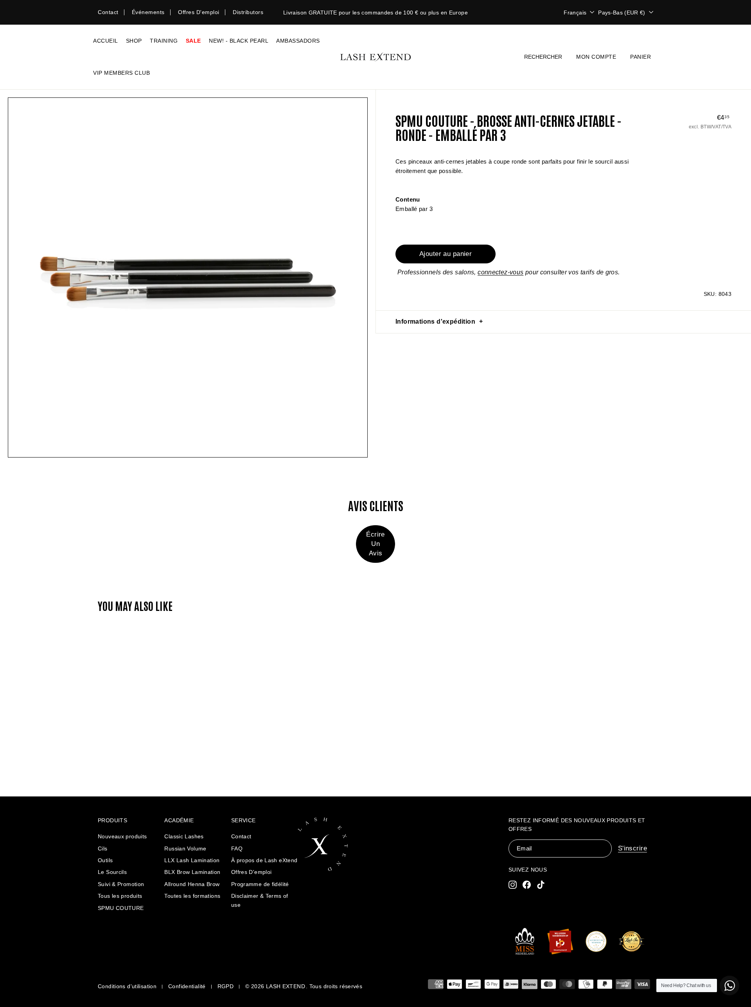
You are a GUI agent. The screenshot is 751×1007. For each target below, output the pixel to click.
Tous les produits (120, 896)
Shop (134, 41)
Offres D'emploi (251, 872)
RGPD (225, 986)
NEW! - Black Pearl (238, 41)
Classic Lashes (183, 836)
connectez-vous (500, 272)
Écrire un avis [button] (375, 544)
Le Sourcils (112, 872)
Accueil (105, 41)
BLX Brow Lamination (192, 872)
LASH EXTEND (285, 986)
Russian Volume (185, 848)
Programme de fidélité (260, 884)
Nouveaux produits (122, 836)
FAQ (237, 848)
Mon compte (596, 57)
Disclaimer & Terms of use (259, 900)
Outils (105, 860)
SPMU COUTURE (121, 908)
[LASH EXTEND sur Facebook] (527, 884)
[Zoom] (187, 277)
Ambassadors (298, 41)
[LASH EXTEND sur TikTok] (541, 884)
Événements (148, 12)
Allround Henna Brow (191, 884)
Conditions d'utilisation (127, 986)
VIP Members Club (121, 73)
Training (164, 41)
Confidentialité (187, 986)
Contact (108, 12)
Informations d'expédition (435, 321)
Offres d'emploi (198, 12)
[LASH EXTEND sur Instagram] (512, 884)
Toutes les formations (192, 896)
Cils (103, 848)
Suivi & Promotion (121, 884)
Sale (193, 41)
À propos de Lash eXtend (264, 860)
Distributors (248, 12)
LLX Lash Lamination (191, 860)
